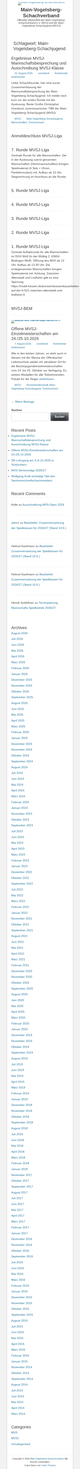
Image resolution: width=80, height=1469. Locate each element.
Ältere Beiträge (22, 401)
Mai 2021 (17, 947)
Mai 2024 (17, 784)
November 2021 (21, 918)
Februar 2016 (20, 1285)
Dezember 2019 (21, 1035)
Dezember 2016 (21, 1239)
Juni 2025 (17, 709)
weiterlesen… (48, 379)
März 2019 (18, 1087)
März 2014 (18, 1413)
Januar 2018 (19, 1169)
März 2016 (18, 1279)
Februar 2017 (20, 1227)
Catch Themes (48, 1465)
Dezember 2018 (21, 1105)
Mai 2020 (17, 1006)
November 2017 (21, 1175)
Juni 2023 (17, 837)
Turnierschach (36, 122)
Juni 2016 (17, 1268)
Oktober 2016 (20, 1250)
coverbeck (43, 73)
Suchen (16, 410)
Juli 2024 (17, 773)
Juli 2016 (17, 1262)
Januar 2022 (19, 912)
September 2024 (22, 761)
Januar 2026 (19, 674)
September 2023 (22, 825)
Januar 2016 (19, 1291)
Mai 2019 (17, 1075)
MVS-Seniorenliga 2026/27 (28, 470)
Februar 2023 (20, 860)
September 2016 (22, 1256)
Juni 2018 (17, 1140)
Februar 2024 (20, 802)
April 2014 (17, 1408)
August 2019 (19, 1058)
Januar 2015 (19, 1361)
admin (15, 522)
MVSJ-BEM (21, 308)
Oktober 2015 (20, 1308)
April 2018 (17, 1151)
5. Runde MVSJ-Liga (30, 190)
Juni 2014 (17, 1396)
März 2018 (18, 1157)
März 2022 (18, 901)
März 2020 (18, 1017)
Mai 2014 (17, 1402)
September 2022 (22, 883)
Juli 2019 (17, 1064)
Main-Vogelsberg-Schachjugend (44, 118)
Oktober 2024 (20, 755)
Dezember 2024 (21, 743)
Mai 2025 (17, 714)
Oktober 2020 (20, 982)
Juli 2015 (17, 1326)
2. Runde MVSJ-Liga (30, 232)
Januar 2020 (19, 1029)
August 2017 (19, 1192)
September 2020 (22, 988)
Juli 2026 (17, 638)
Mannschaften (19, 122)
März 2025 (18, 726)
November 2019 (21, 1041)
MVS (14, 1432)
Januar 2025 (19, 738)
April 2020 (17, 1011)
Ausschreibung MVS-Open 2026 (43, 504)
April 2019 (17, 1081)
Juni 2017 (17, 1204)
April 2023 (17, 848)
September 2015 (22, 1314)
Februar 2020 (20, 1023)
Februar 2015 (20, 1355)
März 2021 (18, 959)
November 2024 (21, 749)
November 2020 (21, 976)
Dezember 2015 (21, 1297)
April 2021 (17, 953)
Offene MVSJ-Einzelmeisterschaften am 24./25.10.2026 (34, 334)
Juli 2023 (17, 831)
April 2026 (17, 656)
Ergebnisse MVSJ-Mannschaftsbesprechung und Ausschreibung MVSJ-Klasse (38, 63)
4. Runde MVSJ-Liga (30, 204)
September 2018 (22, 1122)
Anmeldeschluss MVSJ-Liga (36, 136)
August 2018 (19, 1128)
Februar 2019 (20, 1093)
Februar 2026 (20, 668)
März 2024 (18, 796)
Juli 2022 (17, 889)
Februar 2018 (20, 1163)
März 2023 (18, 854)
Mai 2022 (17, 895)
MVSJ (18, 118)
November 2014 (21, 1367)
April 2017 (17, 1215)
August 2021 (19, 936)
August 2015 (19, 1320)
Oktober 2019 (20, 1046)
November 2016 (21, 1244)
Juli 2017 (17, 1198)
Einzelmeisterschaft (37, 385)
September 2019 (22, 1052)
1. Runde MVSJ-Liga (30, 246)
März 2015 (18, 1349)
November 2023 (21, 813)
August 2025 (19, 703)
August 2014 (19, 1384)
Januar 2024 (19, 807)
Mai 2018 (17, 1145)
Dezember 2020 (21, 971)
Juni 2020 (17, 1000)
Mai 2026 (17, 650)
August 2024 (19, 767)
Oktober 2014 (20, 1373)
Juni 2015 (17, 1332)
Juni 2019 (17, 1070)
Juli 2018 (17, 1134)
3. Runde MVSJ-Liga (30, 218)
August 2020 (19, 994)
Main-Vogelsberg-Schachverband (41, 12)
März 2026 (18, 662)
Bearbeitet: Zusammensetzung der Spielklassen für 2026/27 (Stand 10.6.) (37, 551)
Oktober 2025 (20, 691)
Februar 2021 (20, 965)
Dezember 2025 (21, 679)
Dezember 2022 (21, 872)
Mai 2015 (17, 1338)
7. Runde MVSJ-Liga (30, 150)
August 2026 (19, 633)
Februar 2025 (20, 732)
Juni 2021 (17, 941)
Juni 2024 (17, 778)
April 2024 (17, 790)
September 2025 (22, 697)
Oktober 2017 (20, 1180)
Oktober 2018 (20, 1116)
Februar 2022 (20, 907)
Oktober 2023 (20, 819)
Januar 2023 (19, 866)
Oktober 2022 (20, 877)
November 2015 (21, 1303)
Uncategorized (20, 1444)
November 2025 (21, 685)
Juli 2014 (17, 1390)
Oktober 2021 (20, 924)
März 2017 (18, 1221)
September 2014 (22, 1378)
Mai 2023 (17, 842)
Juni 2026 (17, 644)
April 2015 (17, 1344)
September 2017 (22, 1186)
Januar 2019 (19, 1099)
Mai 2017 (17, 1210)
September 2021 (22, 930)
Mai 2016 (17, 1273)
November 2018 (21, 1110)
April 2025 (17, 720)
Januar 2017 (19, 1233)
